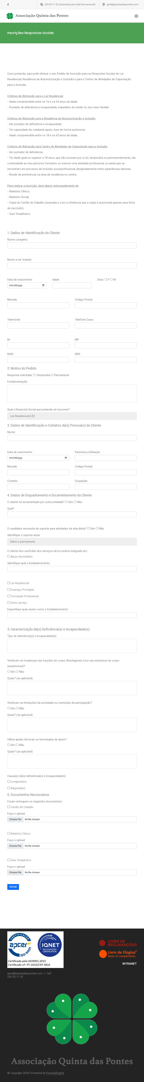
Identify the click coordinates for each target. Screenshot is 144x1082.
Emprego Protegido (22, 589)
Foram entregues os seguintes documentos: (34, 801)
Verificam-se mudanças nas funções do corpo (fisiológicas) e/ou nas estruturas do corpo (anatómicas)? (63, 663)
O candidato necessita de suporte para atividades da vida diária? (46, 528)
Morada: (12, 299)
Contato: (12, 481)
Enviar (13, 886)
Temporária (43, 375)
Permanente (61, 375)
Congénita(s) (18, 781)
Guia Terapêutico (20, 860)
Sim (70, 502)
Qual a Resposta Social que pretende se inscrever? (38, 409)
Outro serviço (18, 602)
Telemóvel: (13, 319)
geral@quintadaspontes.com (25, 973)
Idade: (56, 279)
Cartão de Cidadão (22, 807)
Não (79, 502)
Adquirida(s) (17, 788)
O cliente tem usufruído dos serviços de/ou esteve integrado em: (47, 551)
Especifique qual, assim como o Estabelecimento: (37, 609)
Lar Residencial (19, 583)
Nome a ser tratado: (19, 259)
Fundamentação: (17, 381)
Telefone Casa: (84, 319)
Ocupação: (81, 481)
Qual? (10, 508)
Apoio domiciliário (21, 556)
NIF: (77, 339)
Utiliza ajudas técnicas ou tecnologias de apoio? (37, 739)
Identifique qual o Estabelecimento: (28, 563)
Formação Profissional (24, 596)
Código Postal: (84, 299)
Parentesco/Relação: (88, 452)
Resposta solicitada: (19, 375)
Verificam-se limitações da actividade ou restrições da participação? (49, 702)
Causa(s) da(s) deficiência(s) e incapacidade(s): (36, 776)
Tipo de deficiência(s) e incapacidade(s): (32, 636)
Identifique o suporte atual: (23, 535)
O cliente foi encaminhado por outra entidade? (35, 502)
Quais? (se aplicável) (20, 678)
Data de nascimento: (20, 279)
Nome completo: (17, 239)
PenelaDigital (55, 1073)
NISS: (10, 354)
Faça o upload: (16, 813)
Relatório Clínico (20, 833)
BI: (8, 339)
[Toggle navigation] (136, 16)
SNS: (78, 354)
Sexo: (100, 279)
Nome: (11, 432)
